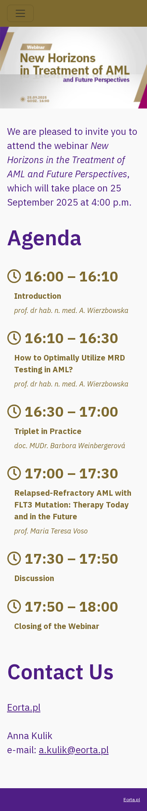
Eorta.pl (23, 707)
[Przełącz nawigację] (20, 13)
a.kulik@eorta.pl (74, 749)
